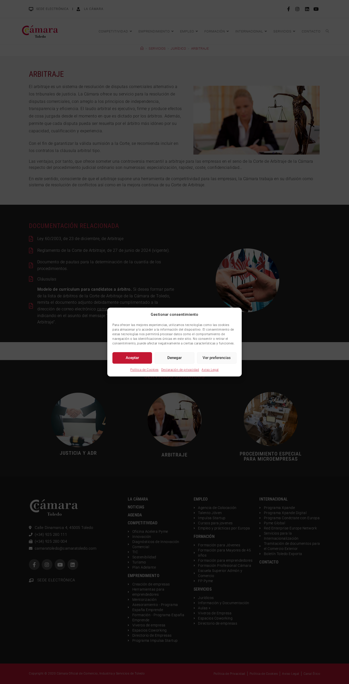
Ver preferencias (217, 357)
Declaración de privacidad (180, 370)
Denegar (174, 357)
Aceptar (132, 357)
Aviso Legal (210, 370)
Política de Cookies (144, 370)
